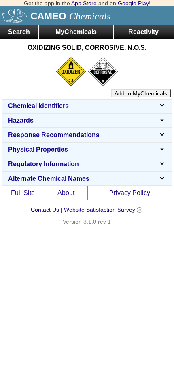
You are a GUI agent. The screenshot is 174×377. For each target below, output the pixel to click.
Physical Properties (38, 149)
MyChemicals (76, 31)
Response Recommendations (54, 134)
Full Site (23, 192)
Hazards (21, 120)
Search (19, 31)
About (65, 192)
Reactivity (143, 31)
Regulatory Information (43, 164)
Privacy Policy (129, 192)
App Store (84, 3)
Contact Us (45, 209)
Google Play (133, 3)
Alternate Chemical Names (48, 178)
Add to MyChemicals (141, 93)
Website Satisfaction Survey (99, 209)
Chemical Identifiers (38, 105)
